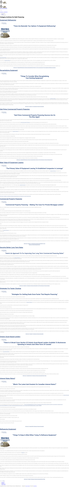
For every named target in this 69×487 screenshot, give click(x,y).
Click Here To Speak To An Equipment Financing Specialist (34, 106)
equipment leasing (53, 98)
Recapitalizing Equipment (9, 70)
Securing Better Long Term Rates (11, 247)
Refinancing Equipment (8, 429)
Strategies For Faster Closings (10, 288)
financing (23, 452)
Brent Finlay (5, 23)
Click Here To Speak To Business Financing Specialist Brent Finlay (34, 479)
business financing (7, 60)
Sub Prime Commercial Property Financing (15, 109)
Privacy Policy (4, 484)
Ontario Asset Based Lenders (10, 337)
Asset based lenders (3, 57)
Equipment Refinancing (8, 20)
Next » (4, 480)
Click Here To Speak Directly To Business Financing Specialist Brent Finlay (34, 375)
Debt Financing (4, 22)
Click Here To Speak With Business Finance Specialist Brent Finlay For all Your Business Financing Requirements (34, 159)
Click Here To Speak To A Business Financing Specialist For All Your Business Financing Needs (34, 285)
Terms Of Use (3, 483)
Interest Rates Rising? (7, 378)
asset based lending (6, 351)
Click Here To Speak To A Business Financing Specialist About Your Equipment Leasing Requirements (15, 196)
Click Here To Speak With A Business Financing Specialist (34, 426)
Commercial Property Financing (11, 199)
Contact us (3, 10)
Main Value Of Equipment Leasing (11, 162)
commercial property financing (25, 122)
